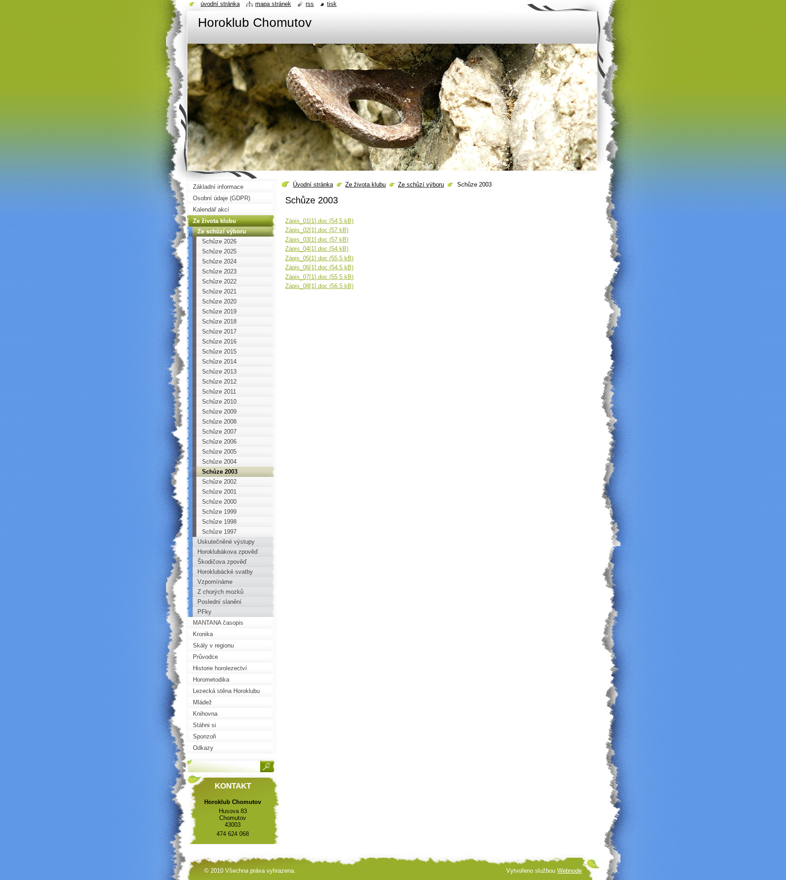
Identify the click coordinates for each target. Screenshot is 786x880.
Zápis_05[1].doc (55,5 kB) (319, 258)
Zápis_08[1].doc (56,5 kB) (319, 286)
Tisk (332, 3)
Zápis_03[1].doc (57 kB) (316, 239)
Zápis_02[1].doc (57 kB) (316, 230)
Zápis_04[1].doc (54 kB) (316, 248)
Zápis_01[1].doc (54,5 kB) (319, 220)
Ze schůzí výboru (421, 184)
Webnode (569, 870)
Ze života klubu (365, 184)
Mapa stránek (273, 3)
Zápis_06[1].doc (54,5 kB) (319, 267)
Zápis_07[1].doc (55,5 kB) (319, 276)
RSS (310, 3)
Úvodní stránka (313, 184)
